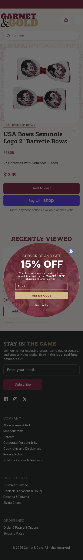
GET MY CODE (41, 295)
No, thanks (41, 305)
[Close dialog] (71, 251)
